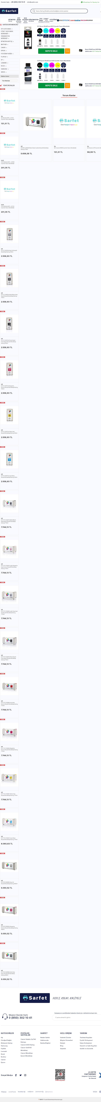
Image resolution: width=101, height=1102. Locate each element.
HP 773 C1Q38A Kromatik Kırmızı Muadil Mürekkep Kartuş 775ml (9, 704)
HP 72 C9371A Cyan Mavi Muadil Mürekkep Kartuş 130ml (9, 476)
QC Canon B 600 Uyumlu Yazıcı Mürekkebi (65, 148)
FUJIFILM (3, 56)
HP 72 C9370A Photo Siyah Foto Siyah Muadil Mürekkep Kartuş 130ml (8, 342)
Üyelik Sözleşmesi (86, 1040)
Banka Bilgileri (45, 1043)
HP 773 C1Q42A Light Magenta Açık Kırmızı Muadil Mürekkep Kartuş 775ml (9, 567)
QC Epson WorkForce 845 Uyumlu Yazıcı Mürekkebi (53, 26)
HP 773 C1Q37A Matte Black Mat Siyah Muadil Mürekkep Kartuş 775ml (8, 521)
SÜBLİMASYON (33, 20)
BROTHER (4, 44)
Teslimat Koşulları (86, 1037)
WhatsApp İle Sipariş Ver (91, 2)
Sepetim (63, 1048)
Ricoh (3, 1054)
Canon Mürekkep (27, 1053)
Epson (3, 1062)
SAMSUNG (4, 69)
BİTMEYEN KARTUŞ (6, 41)
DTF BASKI (19, 20)
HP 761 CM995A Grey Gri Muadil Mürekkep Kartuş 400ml (9, 883)
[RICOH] (84, 20)
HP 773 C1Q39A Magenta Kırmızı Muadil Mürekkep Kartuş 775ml (9, 750)
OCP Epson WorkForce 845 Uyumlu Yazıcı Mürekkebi (53, 60)
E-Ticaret (45, 1099)
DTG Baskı (41, 20)
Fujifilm (3, 1048)
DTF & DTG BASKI (6, 29)
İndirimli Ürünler (65, 1037)
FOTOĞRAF (53, 20)
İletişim (62, 1043)
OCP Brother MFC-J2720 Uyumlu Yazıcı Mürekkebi (7, 207)
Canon (3, 1059)
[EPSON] (66, 20)
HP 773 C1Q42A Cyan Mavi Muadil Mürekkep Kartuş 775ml (9, 838)
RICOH (3, 66)
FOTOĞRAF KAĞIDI (6, 53)
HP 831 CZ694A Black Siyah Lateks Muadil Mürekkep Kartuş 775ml (34, 148)
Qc (2, 116)
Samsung (4, 1046)
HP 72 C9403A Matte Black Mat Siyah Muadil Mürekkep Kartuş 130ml (9, 296)
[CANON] (72, 20)
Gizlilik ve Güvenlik (86, 1048)
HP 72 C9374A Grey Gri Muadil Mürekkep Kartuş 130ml (9, 251)
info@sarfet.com (32, 2)
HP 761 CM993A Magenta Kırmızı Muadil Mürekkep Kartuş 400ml (9, 928)
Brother (3, 1057)
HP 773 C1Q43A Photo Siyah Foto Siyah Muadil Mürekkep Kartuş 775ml (8, 658)
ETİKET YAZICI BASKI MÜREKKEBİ (7, 32)
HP (2, 60)
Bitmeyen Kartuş (6, 1043)
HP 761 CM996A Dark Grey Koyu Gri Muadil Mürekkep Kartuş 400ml (8, 973)
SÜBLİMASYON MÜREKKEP (5, 37)
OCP (2, 160)
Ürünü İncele (67, 50)
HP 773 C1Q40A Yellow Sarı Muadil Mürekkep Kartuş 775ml (9, 794)
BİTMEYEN (11, 20)
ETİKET (46, 20)
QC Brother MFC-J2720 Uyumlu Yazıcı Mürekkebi (7, 118)
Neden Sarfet (45, 1037)
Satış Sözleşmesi (86, 1043)
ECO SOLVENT (25, 20)
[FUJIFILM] (90, 20)
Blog (61, 1046)
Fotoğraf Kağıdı (6, 1040)
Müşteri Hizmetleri (66, 1040)
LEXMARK (4, 63)
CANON (3, 47)
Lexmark (4, 1051)
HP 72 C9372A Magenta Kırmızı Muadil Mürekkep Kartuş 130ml (9, 387)
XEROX (3, 72)
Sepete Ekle (51, 51)
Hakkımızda (44, 1040)
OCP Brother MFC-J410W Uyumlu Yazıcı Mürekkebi (7, 162)
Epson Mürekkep (26, 1056)
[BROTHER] (78, 20)
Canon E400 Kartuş (28, 1045)
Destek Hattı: (13, 2)
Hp (2, 1037)
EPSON (3, 50)
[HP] (60, 20)
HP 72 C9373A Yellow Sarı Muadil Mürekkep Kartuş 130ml (9, 432)
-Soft (40, 1099)
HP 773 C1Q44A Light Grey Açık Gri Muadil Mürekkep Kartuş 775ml (9, 613)
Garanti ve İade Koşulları (88, 1046)
